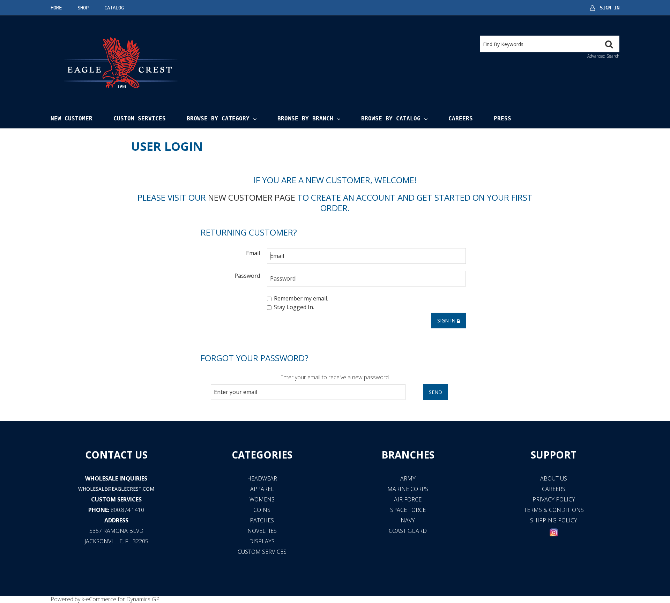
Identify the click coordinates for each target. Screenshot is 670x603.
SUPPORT (553, 454)
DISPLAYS (262, 541)
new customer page (251, 197)
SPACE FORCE (408, 510)
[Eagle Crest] (120, 62)
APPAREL (262, 489)
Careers (460, 118)
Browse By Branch (305, 118)
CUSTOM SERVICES (116, 499)
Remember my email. (301, 298)
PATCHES (262, 520)
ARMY (408, 478)
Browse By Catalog (390, 118)
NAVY (408, 520)
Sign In (609, 7)
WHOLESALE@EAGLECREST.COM (116, 488)
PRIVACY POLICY (554, 499)
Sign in (447, 320)
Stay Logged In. (294, 307)
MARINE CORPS (407, 489)
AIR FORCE (408, 499)
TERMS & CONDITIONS (554, 510)
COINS (261, 510)
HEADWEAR (262, 478)
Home (56, 7)
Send (435, 392)
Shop (83, 7)
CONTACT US (116, 454)
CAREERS (553, 489)
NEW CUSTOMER (71, 118)
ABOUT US (553, 478)
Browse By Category (218, 118)
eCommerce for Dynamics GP (122, 599)
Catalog (114, 7)
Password (247, 275)
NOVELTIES (262, 531)
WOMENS (262, 499)
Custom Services (139, 118)
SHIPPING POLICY (553, 520)
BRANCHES (407, 454)
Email (253, 252)
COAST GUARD (408, 531)
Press (502, 118)
